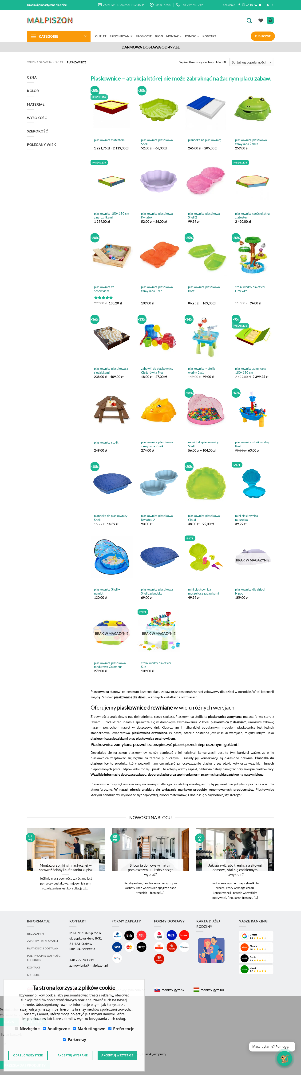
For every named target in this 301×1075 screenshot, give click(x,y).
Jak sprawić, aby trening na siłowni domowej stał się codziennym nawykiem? (235, 870)
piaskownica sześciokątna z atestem (252, 215)
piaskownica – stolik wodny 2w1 (201, 370)
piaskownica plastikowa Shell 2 (204, 215)
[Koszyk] (270, 20)
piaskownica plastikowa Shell (157, 142)
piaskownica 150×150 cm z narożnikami (111, 215)
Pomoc (190, 36)
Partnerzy (77, 1039)
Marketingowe (91, 1028)
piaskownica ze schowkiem (104, 289)
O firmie (33, 974)
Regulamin (35, 933)
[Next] (280, 869)
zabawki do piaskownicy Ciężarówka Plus (157, 370)
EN (267, 4)
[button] (272, 1046)
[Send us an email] (251, 5)
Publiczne (263, 36)
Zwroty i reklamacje (43, 940)
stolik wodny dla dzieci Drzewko (250, 289)
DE (272, 4)
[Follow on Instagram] (243, 5)
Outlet (100, 36)
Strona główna (39, 62)
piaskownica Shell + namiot (107, 591)
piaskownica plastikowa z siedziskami (111, 370)
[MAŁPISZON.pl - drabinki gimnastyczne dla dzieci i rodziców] (50, 20)
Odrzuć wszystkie (28, 1055)
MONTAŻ (172, 36)
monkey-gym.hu (212, 990)
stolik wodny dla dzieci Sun (156, 665)
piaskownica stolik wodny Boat (252, 444)
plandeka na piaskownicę (205, 140)
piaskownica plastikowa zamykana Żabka (251, 142)
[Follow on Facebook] (239, 5)
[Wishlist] (260, 20)
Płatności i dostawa (42, 948)
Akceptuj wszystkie (117, 1055)
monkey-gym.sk (173, 990)
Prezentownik (121, 36)
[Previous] (21, 869)
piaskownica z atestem (109, 140)
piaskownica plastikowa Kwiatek (157, 215)
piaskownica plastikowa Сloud (204, 518)
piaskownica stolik (106, 442)
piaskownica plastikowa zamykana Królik (157, 444)
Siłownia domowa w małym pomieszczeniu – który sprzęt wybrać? (150, 870)
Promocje (144, 36)
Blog (159, 36)
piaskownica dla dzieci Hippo (250, 591)
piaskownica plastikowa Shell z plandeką (157, 591)
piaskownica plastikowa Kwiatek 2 (157, 518)
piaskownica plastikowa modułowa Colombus (110, 665)
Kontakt (209, 36)
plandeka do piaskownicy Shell (110, 518)
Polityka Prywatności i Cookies (44, 957)
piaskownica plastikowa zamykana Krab (157, 289)
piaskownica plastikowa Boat (204, 289)
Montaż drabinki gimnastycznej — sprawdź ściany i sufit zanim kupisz (65, 867)
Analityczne (59, 1028)
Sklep (59, 62)
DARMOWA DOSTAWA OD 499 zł (151, 47)
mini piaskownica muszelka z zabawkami (203, 591)
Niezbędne (30, 1028)
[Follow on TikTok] (247, 5)
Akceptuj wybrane (73, 1055)
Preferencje (123, 1028)
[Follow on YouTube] (260, 5)
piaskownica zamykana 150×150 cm (250, 370)
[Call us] (255, 5)
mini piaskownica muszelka (246, 518)
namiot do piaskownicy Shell (203, 444)
